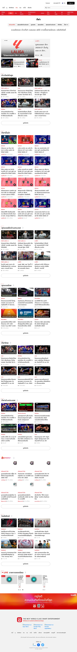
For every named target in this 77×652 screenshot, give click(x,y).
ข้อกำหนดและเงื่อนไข (31, 637)
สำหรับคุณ (3, 13)
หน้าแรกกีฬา (12, 25)
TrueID (6, 3)
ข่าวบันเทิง (21, 13)
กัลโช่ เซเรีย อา (5, 88)
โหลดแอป (48, 3)
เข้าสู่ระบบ (71, 3)
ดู (6, 8)
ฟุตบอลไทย (40, 25)
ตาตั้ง (24, 8)
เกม (20, 8)
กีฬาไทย (60, 25)
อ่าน (17, 8)
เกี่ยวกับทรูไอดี (23, 637)
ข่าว (16, 13)
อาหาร (42, 13)
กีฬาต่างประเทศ (8, 400)
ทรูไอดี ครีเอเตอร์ (70, 13)
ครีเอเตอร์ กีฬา (4, 471)
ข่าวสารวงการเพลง (31, 13)
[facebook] (38, 644)
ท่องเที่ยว (48, 13)
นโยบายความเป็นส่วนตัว (40, 637)
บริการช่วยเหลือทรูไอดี (61, 632)
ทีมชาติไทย (37, 298)
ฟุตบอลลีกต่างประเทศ (23, 25)
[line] (34, 644)
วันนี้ (3, 8)
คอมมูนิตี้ (53, 632)
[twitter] (42, 644)
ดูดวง (62, 13)
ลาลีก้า (19, 109)
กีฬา (11, 13)
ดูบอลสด (33, 25)
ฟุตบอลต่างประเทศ (50, 25)
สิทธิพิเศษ (11, 8)
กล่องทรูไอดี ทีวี (56, 3)
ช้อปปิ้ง (35, 632)
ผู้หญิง (56, 13)
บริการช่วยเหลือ (49, 637)
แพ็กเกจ (40, 632)
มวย (19, 88)
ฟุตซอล (3, 298)
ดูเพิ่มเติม (25, 123)
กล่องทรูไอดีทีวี (47, 632)
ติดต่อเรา (54, 637)
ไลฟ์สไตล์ (6, 516)
